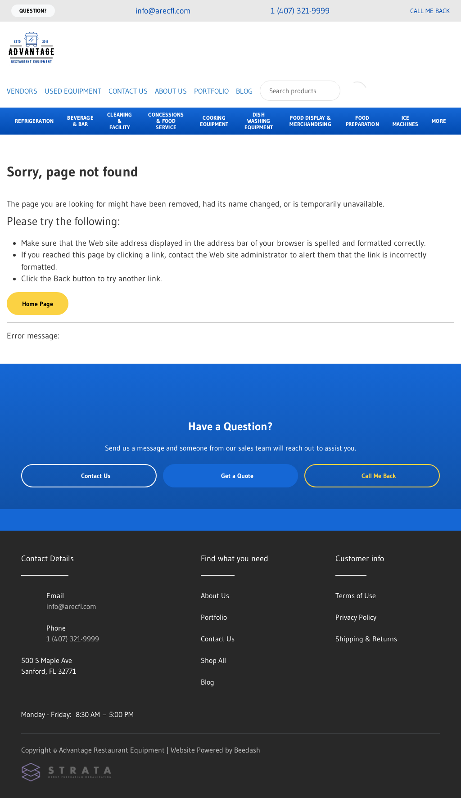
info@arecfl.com (71, 606)
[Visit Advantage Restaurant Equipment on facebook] (25, 692)
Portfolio (211, 90)
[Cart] (383, 91)
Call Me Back (430, 11)
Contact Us (128, 90)
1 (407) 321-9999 (72, 638)
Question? (33, 10)
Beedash (247, 749)
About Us (171, 90)
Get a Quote (237, 476)
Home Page (37, 304)
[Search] (327, 91)
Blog (244, 90)
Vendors (22, 90)
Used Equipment (73, 90)
